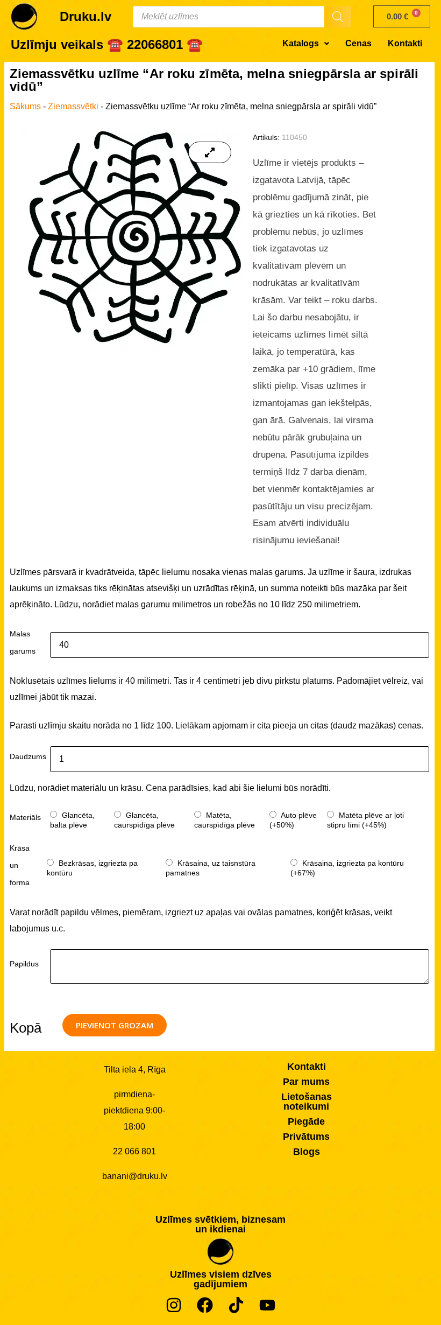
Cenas (358, 43)
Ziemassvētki (73, 106)
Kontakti (405, 43)
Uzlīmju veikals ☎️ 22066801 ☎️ (107, 44)
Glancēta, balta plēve (72, 820)
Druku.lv (85, 16)
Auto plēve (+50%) (293, 820)
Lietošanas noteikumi (306, 1101)
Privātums (306, 1136)
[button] (305, 44)
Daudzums (28, 756)
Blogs (306, 1151)
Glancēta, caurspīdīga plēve (144, 820)
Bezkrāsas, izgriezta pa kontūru (92, 868)
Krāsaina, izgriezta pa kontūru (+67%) (347, 868)
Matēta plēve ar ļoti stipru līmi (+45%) (365, 820)
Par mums (306, 1081)
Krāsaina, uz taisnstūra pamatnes (210, 868)
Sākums (25, 106)
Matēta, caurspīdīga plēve (224, 820)
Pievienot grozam (114, 1025)
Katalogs (300, 43)
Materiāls (25, 817)
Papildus (24, 963)
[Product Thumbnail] (209, 152)
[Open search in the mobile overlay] (242, 16)
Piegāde (306, 1121)
